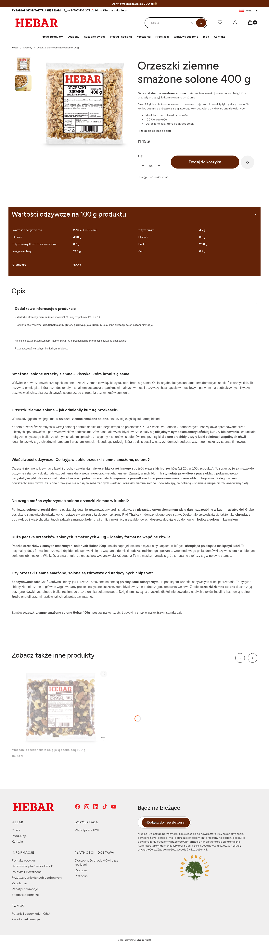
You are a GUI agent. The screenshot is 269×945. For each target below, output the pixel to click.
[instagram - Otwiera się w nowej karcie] (87, 807)
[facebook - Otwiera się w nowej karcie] (78, 807)
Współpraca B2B (87, 830)
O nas (16, 830)
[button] (201, 23)
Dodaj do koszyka (205, 162)
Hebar (15, 47)
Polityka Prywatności (27, 872)
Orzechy (27, 47)
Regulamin (19, 883)
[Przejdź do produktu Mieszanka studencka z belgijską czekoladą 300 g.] (61, 706)
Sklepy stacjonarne (26, 895)
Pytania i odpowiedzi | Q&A (31, 913)
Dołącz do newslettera (166, 822)
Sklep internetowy (133, 939)
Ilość (140, 156)
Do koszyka (103, 739)
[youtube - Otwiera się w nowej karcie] (114, 807)
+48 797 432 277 (78, 10)
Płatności (81, 876)
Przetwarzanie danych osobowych (37, 877)
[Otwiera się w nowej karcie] (96, 807)
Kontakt (17, 841)
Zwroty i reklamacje (26, 919)
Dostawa (81, 870)
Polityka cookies (24, 860)
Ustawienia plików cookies (31, 866)
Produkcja (19, 836)
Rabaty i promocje (25, 889)
